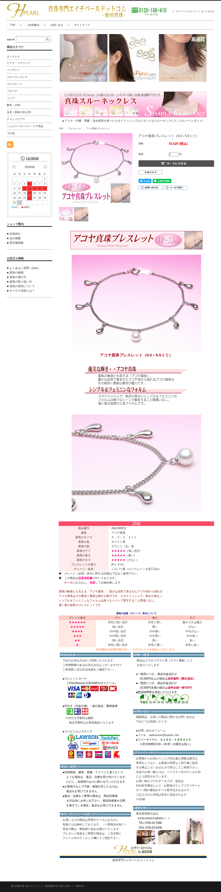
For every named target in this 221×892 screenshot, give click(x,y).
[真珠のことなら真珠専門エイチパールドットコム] (23, 17)
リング (11, 98)
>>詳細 (140, 799)
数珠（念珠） (14, 105)
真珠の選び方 (17, 277)
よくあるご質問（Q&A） (25, 268)
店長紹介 (15, 233)
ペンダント (13, 69)
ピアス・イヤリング (18, 63)
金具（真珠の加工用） (20, 112)
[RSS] (10, 145)
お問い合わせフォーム (152, 730)
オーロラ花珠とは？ (22, 290)
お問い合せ (56, 25)
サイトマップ (82, 25)
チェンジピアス (16, 119)
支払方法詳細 (85, 669)
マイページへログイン (186, 11)
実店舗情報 (16, 242)
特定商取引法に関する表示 (58, 886)
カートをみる (207, 11)
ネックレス (13, 56)
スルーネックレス (17, 77)
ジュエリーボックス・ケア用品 (25, 126)
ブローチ (12, 91)
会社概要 (15, 238)
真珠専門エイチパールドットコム (133, 860)
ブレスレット (74, 128)
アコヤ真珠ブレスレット (98, 128)
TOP (12, 25)
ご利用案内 (32, 25)
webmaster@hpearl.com (164, 735)
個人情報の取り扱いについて (25, 886)
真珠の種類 (16, 272)
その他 (11, 133)
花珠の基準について (22, 286)
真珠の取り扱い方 (20, 281)
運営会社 (80, 886)
